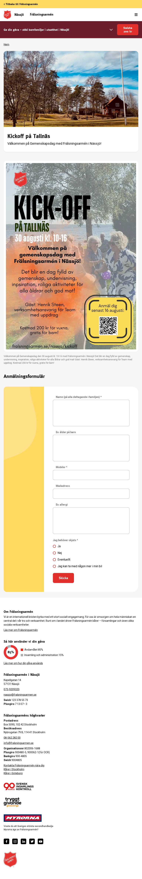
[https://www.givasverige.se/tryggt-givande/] (12, 802)
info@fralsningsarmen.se (18, 743)
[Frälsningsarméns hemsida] (10, 859)
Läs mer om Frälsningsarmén (21, 630)
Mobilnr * (61, 467)
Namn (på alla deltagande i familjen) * (79, 397)
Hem (6, 44)
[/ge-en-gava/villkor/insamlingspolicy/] (18, 786)
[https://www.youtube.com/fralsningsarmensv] (40, 841)
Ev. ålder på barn (66, 432)
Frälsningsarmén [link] (41, 14)
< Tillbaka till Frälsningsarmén (21, 4)
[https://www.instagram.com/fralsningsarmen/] (15, 841)
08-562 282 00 (12, 737)
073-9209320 (11, 689)
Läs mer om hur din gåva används (23, 663)
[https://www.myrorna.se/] (23, 818)
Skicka (63, 578)
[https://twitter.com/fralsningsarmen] (32, 841)
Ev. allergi (62, 504)
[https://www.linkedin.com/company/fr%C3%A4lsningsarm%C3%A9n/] (23, 841)
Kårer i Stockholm (14, 769)
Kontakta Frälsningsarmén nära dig (24, 765)
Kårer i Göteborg (13, 773)
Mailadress (63, 485)
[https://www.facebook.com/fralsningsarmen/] (6, 841)
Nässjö (19, 14)
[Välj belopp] (111, 30)
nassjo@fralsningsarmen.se (20, 694)
